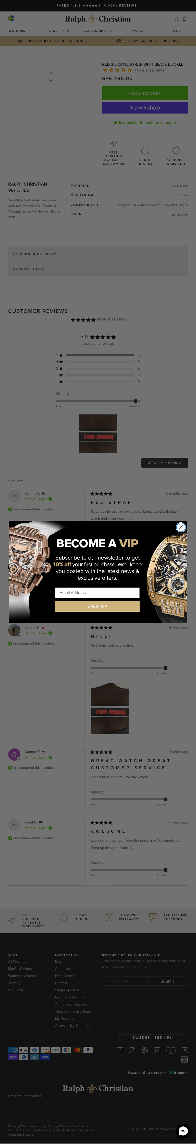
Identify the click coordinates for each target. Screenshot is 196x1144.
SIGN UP (97, 606)
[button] (183, 1131)
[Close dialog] (180, 527)
